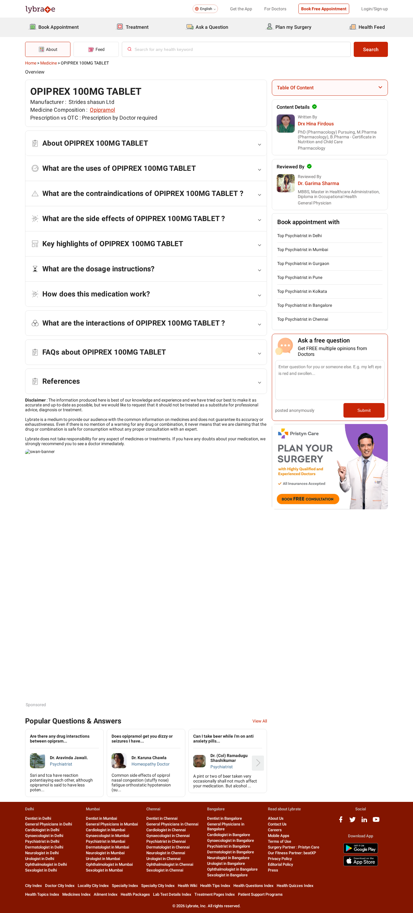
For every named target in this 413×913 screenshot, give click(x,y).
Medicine (48, 63)
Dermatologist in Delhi (44, 847)
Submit (364, 410)
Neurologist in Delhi (42, 853)
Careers (275, 830)
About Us (276, 818)
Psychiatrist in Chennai (166, 841)
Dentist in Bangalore (224, 818)
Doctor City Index (60, 885)
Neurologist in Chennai (165, 853)
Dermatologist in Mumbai (107, 847)
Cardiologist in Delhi (42, 830)
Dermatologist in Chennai (168, 847)
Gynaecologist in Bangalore (230, 840)
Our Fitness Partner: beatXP (292, 853)
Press (273, 870)
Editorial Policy (280, 864)
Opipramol (102, 110)
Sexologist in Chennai (164, 870)
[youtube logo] (376, 821)
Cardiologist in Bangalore (228, 834)
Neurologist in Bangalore (228, 857)
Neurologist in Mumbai (105, 853)
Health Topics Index (42, 894)
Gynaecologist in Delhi (44, 835)
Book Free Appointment (323, 8)
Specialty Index (125, 885)
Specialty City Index (158, 885)
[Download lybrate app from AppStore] (360, 865)
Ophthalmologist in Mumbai (109, 864)
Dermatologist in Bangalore (230, 852)
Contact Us (277, 824)
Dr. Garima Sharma (318, 183)
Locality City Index (93, 885)
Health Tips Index (215, 885)
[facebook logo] (340, 821)
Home (30, 63)
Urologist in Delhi (39, 858)
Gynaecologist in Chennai (168, 835)
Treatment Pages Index (214, 894)
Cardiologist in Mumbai (105, 830)
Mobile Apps (278, 835)
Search (371, 49)
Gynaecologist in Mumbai (107, 835)
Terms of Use (279, 841)
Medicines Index (76, 894)
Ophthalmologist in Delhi (46, 864)
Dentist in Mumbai (101, 818)
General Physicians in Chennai (172, 824)
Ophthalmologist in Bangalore (232, 869)
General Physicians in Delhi (48, 824)
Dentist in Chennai (161, 818)
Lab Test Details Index (172, 894)
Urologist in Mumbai (103, 858)
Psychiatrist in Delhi (42, 841)
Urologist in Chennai (163, 858)
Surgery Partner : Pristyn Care (293, 847)
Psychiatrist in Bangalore (228, 846)
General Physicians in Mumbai (112, 824)
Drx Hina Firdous (316, 124)
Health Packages (135, 894)
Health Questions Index (253, 885)
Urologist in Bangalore (226, 863)
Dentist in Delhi (38, 818)
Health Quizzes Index (295, 885)
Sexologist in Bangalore (227, 875)
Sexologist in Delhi (41, 870)
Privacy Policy (280, 858)
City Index (33, 885)
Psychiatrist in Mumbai (105, 841)
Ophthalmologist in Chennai (169, 864)
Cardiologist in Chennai (166, 830)
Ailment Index (106, 894)
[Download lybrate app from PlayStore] (360, 852)
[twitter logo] (352, 821)
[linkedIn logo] (364, 821)
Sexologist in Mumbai (104, 870)
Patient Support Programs (260, 894)
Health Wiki (187, 885)
